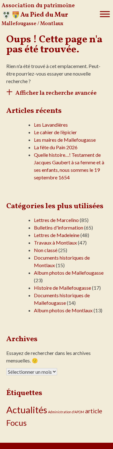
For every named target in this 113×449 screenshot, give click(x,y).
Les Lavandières (51, 125)
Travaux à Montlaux (55, 243)
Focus (16, 422)
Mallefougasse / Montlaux (32, 23)
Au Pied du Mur (44, 14)
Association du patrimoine (38, 6)
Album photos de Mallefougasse (69, 273)
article (93, 411)
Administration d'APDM (66, 412)
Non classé (45, 250)
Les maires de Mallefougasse (65, 140)
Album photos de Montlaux (63, 310)
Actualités (26, 409)
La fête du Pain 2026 (56, 147)
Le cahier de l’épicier (55, 132)
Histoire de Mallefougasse (62, 288)
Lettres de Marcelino (56, 220)
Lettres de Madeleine (56, 235)
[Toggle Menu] (105, 14)
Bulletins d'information (58, 227)
